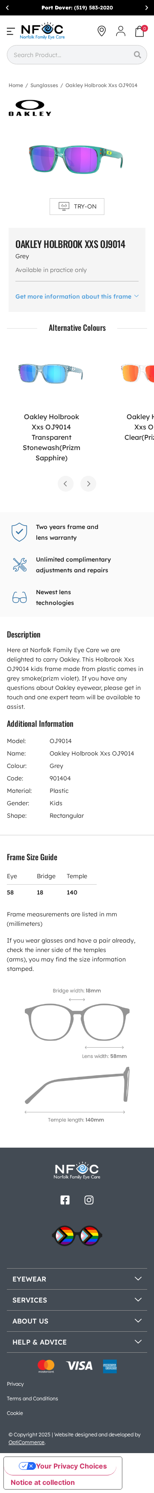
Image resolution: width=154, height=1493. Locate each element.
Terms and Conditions (32, 1398)
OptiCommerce (26, 1442)
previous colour (66, 484)
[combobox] (67, 54)
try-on (85, 206)
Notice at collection (43, 1482)
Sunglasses (44, 85)
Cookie (15, 1413)
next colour (88, 484)
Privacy (15, 1384)
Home (16, 85)
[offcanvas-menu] (11, 31)
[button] (7, 8)
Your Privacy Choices (71, 1466)
